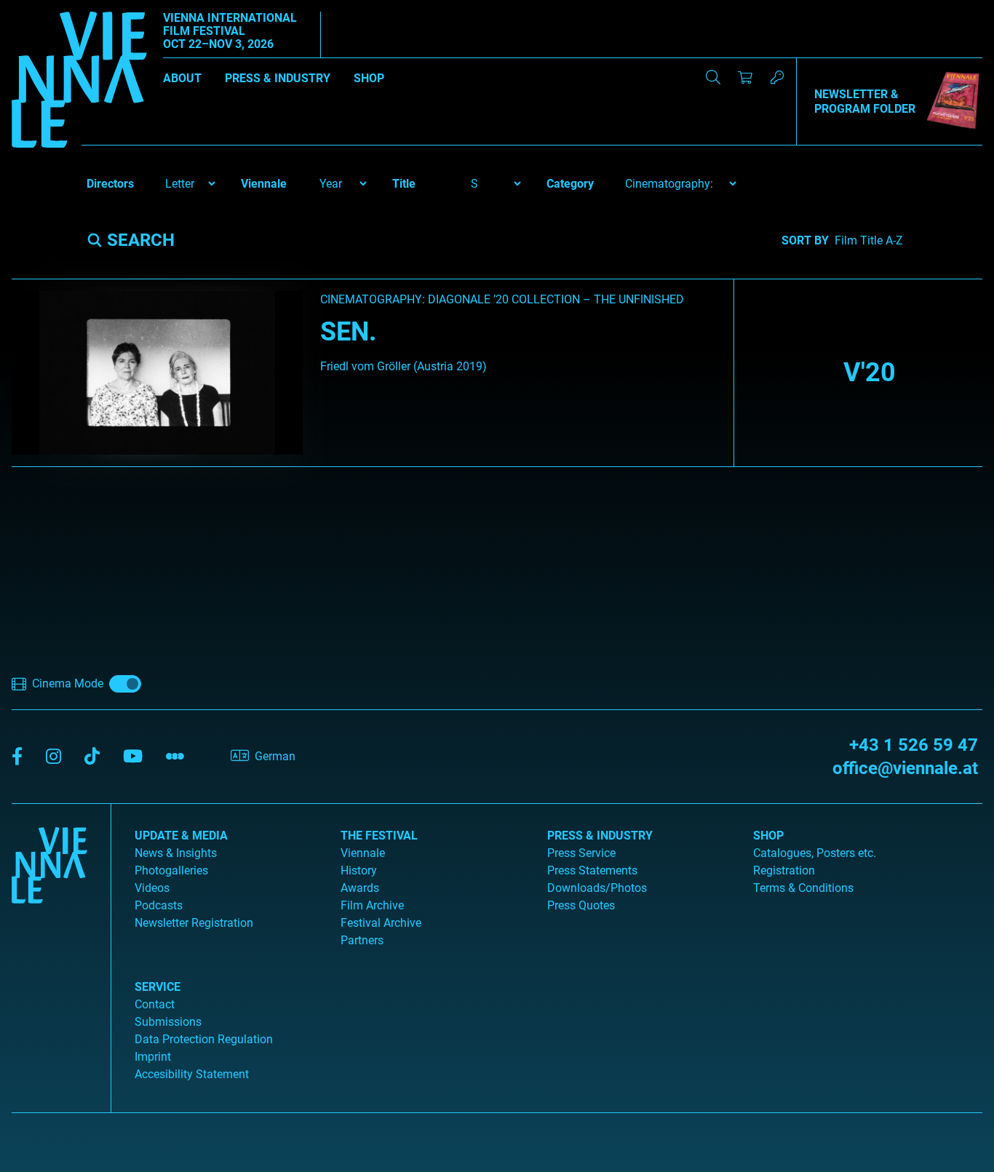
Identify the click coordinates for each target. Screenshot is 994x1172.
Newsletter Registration (194, 923)
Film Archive (372, 905)
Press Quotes (581, 905)
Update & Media (181, 835)
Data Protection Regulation (204, 1039)
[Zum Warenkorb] (745, 77)
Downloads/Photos (597, 888)
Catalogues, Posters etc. (814, 853)
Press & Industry (277, 78)
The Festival (379, 835)
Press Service (581, 853)
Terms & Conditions (803, 888)
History (359, 870)
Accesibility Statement (192, 1074)
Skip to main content (53, 8)
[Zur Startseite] (79, 82)
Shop (369, 78)
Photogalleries (171, 870)
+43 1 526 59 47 (913, 745)
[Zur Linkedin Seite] (53, 757)
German (275, 756)
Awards (360, 888)
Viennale (363, 853)
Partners (362, 940)
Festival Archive (381, 923)
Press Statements (592, 870)
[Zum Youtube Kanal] (133, 757)
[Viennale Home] (49, 952)
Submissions (168, 1022)
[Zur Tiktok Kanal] (92, 757)
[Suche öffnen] (713, 77)
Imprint (153, 1057)
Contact (155, 1004)
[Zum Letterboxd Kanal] (175, 757)
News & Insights (176, 853)
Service (157, 987)
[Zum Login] (777, 77)
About (182, 78)
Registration (784, 870)
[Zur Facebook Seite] (17, 757)
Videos (152, 888)
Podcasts (159, 905)
